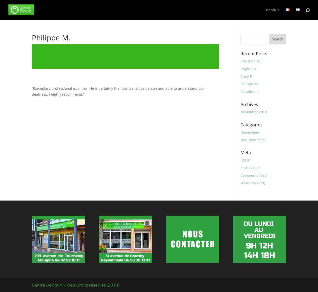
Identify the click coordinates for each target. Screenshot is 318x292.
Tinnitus (272, 10)
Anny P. (246, 76)
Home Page (249, 132)
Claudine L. (249, 91)
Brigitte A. (248, 68)
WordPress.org (252, 183)
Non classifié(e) (253, 140)
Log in (245, 160)
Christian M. (250, 61)
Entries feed (250, 167)
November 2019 (253, 112)
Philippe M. (249, 84)
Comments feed (253, 175)
